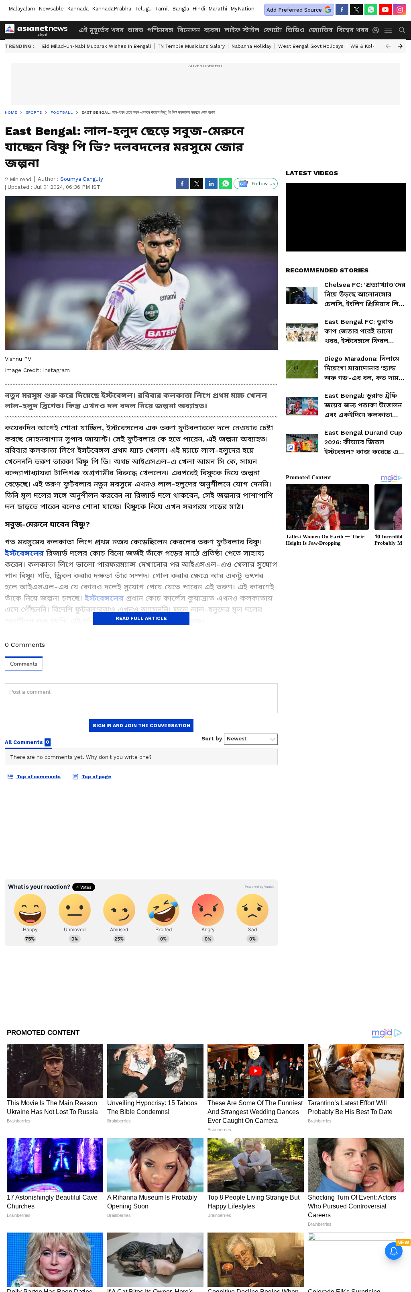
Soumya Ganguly (81, 179)
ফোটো (272, 30)
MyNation (242, 9)
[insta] (399, 9)
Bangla (180, 9)
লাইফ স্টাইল (241, 30)
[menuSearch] (402, 30)
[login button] (377, 30)
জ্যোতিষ (321, 30)
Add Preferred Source (294, 10)
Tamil (162, 9)
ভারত (135, 30)
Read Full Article (141, 618)
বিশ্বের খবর (352, 30)
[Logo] (39, 30)
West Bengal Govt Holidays (311, 46)
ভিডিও (295, 30)
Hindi (198, 9)
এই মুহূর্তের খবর (101, 30)
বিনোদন (188, 30)
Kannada (78, 9)
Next (400, 46)
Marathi (217, 9)
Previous (388, 46)
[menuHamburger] (389, 30)
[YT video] (385, 9)
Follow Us (263, 183)
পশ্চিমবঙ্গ (160, 30)
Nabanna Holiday (251, 46)
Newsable (51, 9)
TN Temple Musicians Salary (191, 46)
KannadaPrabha (111, 9)
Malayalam (21, 9)
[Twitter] (356, 9)
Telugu (143, 9)
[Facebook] (342, 9)
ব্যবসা (212, 30)
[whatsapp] (370, 9)
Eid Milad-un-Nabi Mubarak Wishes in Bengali (96, 46)
